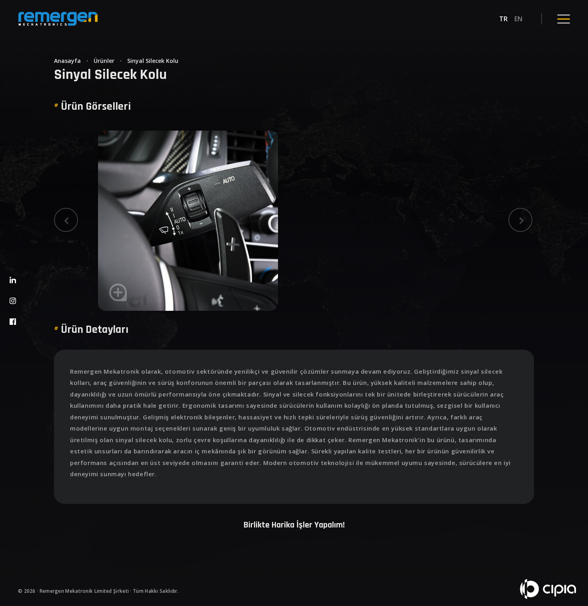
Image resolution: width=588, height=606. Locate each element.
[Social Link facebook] (13, 323)
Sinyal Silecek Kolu (152, 60)
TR (503, 18)
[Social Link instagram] (13, 302)
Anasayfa (67, 60)
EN (518, 18)
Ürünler (104, 60)
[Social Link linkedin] (13, 282)
